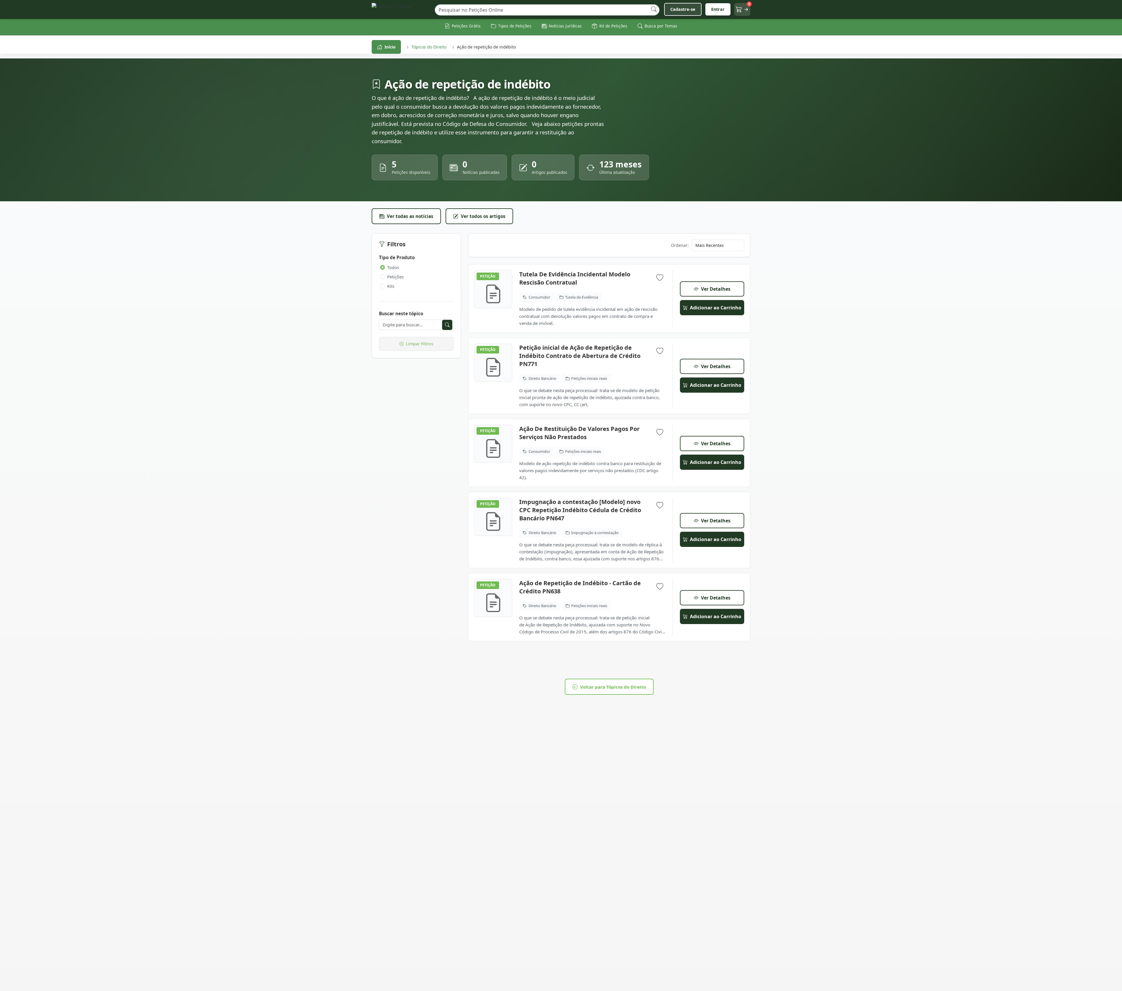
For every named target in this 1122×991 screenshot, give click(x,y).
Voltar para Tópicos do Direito (613, 687)
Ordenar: (680, 245)
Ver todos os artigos (483, 216)
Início (390, 47)
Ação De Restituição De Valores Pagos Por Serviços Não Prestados (579, 433)
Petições (395, 277)
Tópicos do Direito (428, 47)
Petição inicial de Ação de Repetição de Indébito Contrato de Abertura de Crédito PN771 (579, 356)
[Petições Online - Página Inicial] (401, 9)
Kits (390, 286)
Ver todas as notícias (410, 216)
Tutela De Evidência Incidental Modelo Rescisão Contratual (574, 278)
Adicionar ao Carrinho (715, 307)
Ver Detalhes (715, 289)
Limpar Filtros (419, 343)
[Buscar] (653, 9)
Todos (393, 267)
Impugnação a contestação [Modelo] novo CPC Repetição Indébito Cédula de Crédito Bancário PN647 (580, 510)
